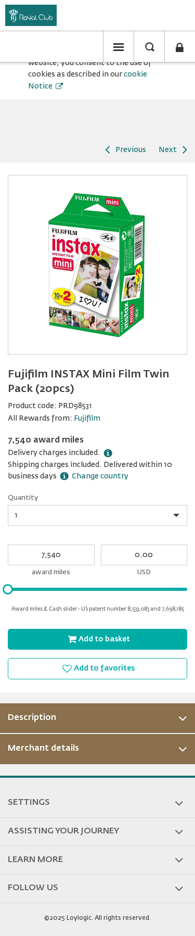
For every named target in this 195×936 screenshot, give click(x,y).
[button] (118, 46)
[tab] (97, 718)
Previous (130, 150)
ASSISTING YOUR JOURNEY (63, 831)
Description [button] (32, 718)
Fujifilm (87, 418)
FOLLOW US (33, 888)
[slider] (8, 589)
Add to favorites (104, 668)
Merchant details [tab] (43, 748)
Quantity (23, 498)
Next (168, 150)
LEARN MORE (35, 860)
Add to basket (104, 639)
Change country (100, 476)
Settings (29, 803)
